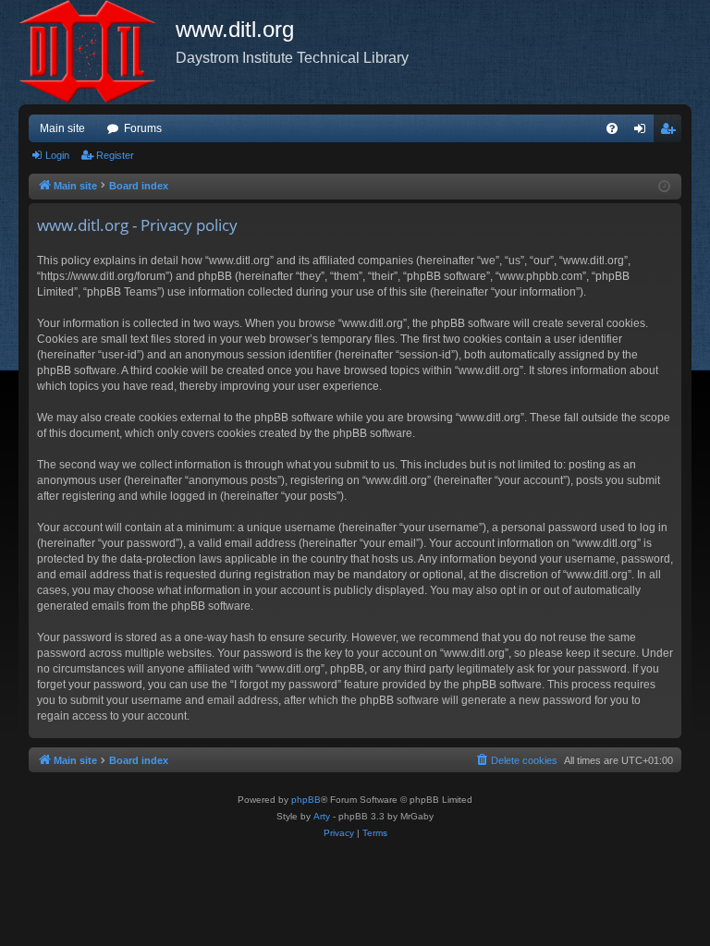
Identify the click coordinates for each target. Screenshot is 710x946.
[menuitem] (612, 128)
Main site (62, 128)
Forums (143, 128)
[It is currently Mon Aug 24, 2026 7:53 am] (664, 187)
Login (57, 155)
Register (115, 155)
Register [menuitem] (671, 132)
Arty (321, 816)
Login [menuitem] (643, 132)
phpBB (306, 799)
